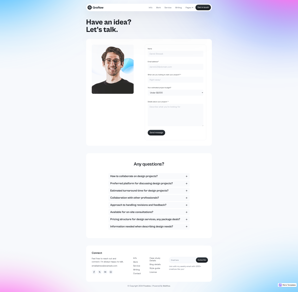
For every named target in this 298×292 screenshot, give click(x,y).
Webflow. (167, 286)
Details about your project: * (158, 102)
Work (158, 7)
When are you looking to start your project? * (164, 75)
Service (167, 7)
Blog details (155, 264)
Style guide (155, 268)
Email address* (153, 62)
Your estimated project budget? (159, 88)
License (153, 272)
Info (150, 7)
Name (150, 49)
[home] (96, 7)
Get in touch (203, 7)
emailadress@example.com (104, 266)
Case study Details (155, 259)
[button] (189, 7)
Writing (178, 7)
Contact (137, 273)
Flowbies (147, 286)
